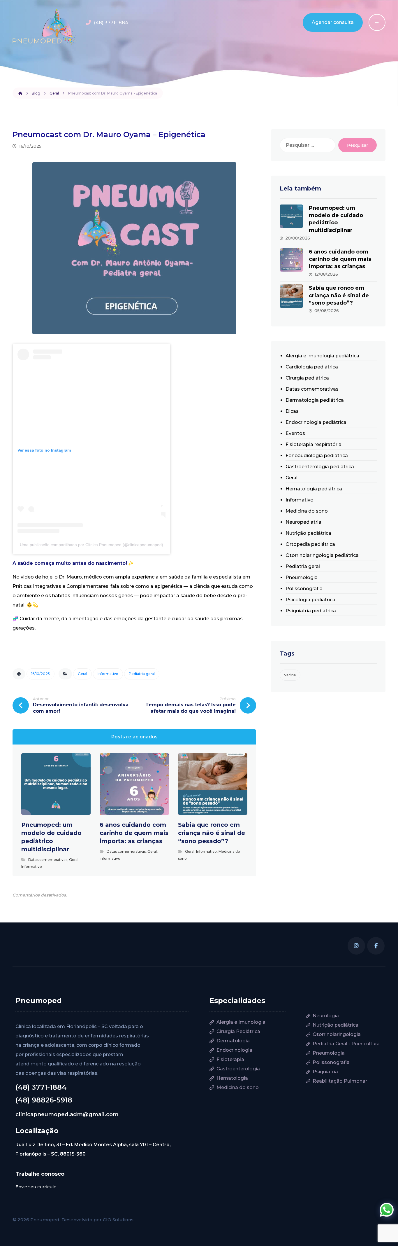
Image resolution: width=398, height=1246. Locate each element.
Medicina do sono (307, 511)
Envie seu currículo (36, 1186)
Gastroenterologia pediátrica (320, 466)
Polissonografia (304, 588)
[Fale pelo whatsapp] (387, 1210)
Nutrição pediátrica (308, 533)
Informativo (108, 674)
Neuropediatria (303, 522)
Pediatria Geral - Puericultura (346, 1043)
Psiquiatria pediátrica (311, 611)
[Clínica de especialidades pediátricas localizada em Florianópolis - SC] (45, 27)
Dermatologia (233, 1041)
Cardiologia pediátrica (312, 367)
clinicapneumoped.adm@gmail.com (67, 1114)
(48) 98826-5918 (43, 1100)
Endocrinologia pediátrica (316, 422)
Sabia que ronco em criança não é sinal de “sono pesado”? (339, 295)
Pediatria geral (142, 674)
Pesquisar (357, 145)
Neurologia (326, 1015)
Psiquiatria (325, 1071)
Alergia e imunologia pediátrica (322, 356)
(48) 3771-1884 (41, 1087)
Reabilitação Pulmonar (340, 1081)
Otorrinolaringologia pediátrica (322, 555)
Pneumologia (302, 577)
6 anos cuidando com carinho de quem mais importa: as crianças (340, 259)
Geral (82, 674)
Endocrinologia (234, 1050)
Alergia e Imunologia (240, 1022)
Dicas (292, 411)
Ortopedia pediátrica (310, 544)
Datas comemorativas (47, 859)
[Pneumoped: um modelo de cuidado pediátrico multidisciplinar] (291, 216)
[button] (356, 946)
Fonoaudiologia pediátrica (317, 455)
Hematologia (232, 1078)
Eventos (295, 433)
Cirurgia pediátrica (307, 378)
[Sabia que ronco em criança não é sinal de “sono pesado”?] (291, 296)
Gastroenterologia (238, 1069)
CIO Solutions (118, 1219)
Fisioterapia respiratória (313, 444)
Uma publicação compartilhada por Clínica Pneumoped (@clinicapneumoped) (91, 544)
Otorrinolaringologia (337, 1034)
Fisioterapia (230, 1059)
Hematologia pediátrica (314, 489)
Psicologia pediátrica (310, 599)
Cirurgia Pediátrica (238, 1031)
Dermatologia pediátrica (315, 400)
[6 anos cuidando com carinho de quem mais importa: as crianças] (291, 260)
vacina (290, 675)
